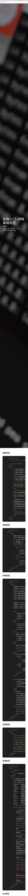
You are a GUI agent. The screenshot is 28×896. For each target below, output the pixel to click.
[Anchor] (11, 453)
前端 (5, 226)
